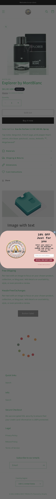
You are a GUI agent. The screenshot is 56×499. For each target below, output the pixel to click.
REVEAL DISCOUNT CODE (44, 260)
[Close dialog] (54, 232)
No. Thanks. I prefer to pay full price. (44, 264)
